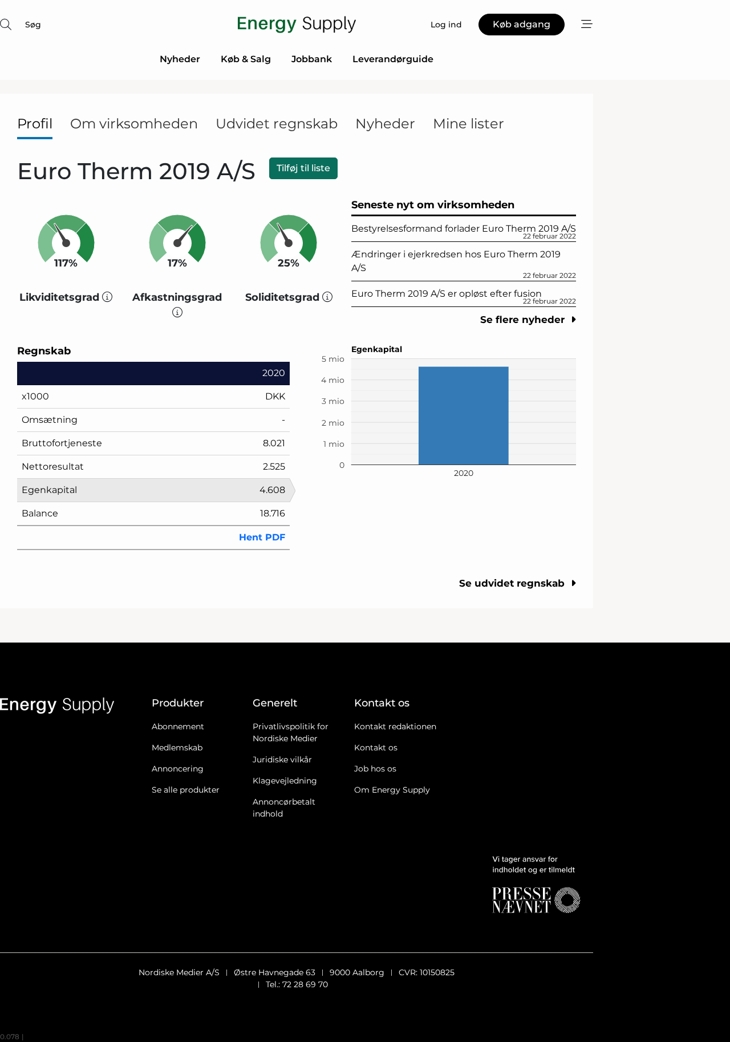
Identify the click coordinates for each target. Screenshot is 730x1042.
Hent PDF (262, 537)
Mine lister (468, 123)
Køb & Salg (246, 59)
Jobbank (311, 59)
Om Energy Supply (392, 790)
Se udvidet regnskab (513, 583)
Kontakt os (376, 747)
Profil (34, 123)
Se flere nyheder (523, 319)
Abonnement (178, 726)
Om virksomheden (134, 123)
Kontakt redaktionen (395, 726)
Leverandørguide (392, 59)
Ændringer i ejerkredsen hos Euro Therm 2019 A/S (463, 264)
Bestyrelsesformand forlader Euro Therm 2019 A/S (463, 231)
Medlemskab (177, 747)
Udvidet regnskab (277, 123)
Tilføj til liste (303, 168)
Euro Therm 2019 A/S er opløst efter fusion (463, 296)
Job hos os (375, 769)
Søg (33, 24)
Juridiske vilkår (282, 759)
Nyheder (180, 59)
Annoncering (178, 769)
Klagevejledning (285, 781)
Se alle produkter (186, 790)
